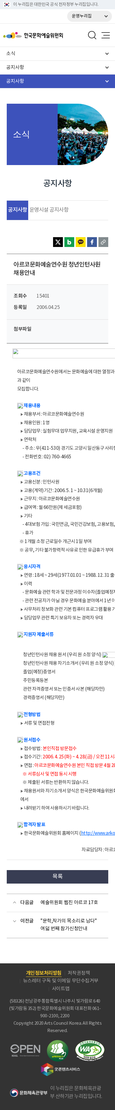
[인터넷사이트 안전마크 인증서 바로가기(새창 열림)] (57, 1043)
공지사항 (17, 210)
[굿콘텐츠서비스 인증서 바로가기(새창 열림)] (60, 1065)
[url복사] (103, 242)
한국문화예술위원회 (48, 35)
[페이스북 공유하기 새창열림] (92, 242)
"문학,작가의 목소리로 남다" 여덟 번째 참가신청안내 (68, 925)
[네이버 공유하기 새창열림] (69, 242)
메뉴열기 (105, 35)
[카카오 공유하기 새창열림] (80, 242)
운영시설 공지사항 (49, 210)
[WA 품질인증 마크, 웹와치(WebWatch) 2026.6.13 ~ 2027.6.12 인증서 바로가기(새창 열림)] (90, 1043)
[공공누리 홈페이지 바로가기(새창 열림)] (25, 1047)
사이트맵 (61, 989)
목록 (57, 876)
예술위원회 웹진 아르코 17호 (69, 902)
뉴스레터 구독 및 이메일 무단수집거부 (60, 981)
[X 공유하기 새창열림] (58, 242)
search (92, 35)
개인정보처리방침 (44, 973)
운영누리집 (82, 16)
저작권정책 (79, 973)
